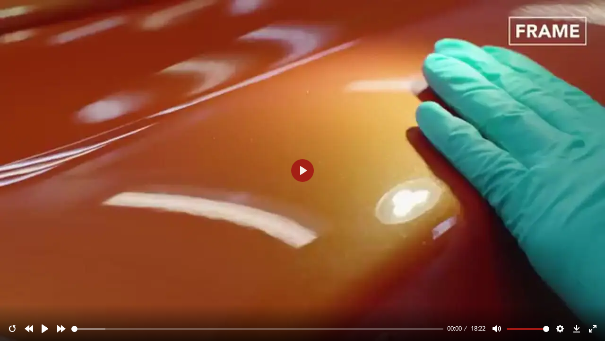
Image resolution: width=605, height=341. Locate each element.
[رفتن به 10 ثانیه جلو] (61, 328)
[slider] (257, 328)
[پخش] (44, 328)
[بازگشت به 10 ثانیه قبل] (28, 328)
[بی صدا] (496, 328)
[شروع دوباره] (12, 328)
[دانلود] (576, 328)
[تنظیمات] (560, 328)
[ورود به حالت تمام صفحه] (592, 328)
